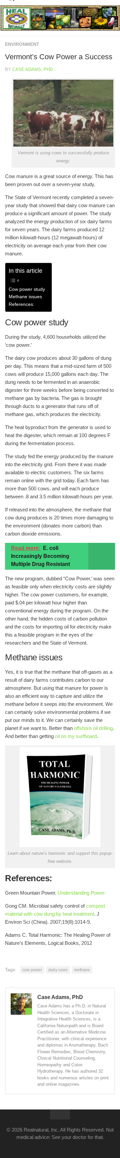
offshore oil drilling (93, 728)
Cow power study (27, 289)
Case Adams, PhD (32, 69)
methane (82, 970)
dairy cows (58, 970)
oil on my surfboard (76, 736)
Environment (22, 44)
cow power (32, 970)
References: (21, 304)
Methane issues (25, 296)
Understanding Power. (82, 893)
